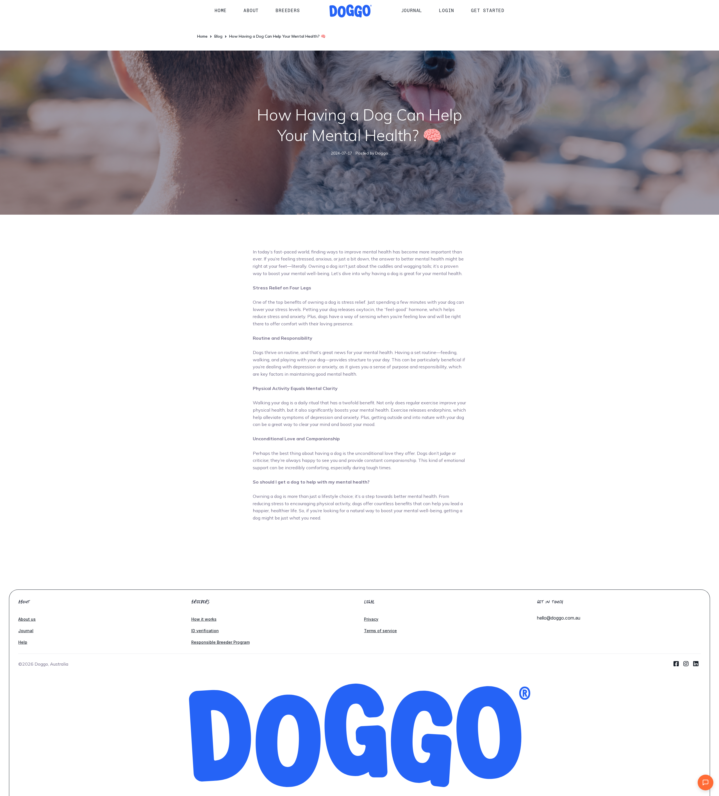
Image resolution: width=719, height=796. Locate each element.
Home (221, 10)
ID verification (205, 630)
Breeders (288, 10)
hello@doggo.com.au (558, 618)
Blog (218, 36)
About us (27, 619)
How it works (204, 619)
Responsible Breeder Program (220, 642)
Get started (487, 10)
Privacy (371, 619)
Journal (411, 10)
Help (22, 642)
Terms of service (380, 630)
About (251, 10)
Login (446, 10)
